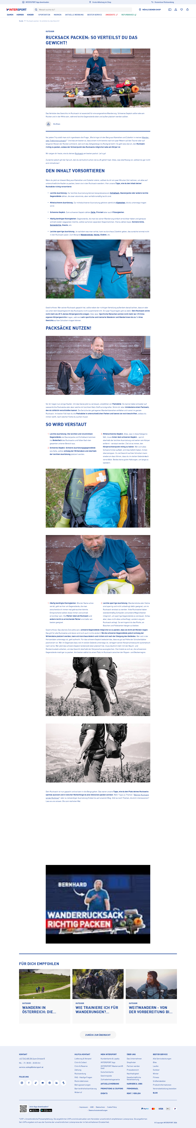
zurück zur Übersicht (98, 1035)
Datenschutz (100, 1107)
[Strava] (63, 1083)
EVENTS (104, 1093)
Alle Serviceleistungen (162, 1059)
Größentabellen (159, 1081)
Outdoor (50, 31)
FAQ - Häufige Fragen (83, 1077)
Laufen (156, 1066)
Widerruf (78, 1092)
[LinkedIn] (56, 1083)
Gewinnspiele (106, 1076)
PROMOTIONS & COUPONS (112, 1088)
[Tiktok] (36, 1083)
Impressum (83, 1107)
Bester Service (160, 1054)
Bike (155, 1062)
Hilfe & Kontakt (82, 1054)
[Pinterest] (49, 1083)
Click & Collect (81, 1062)
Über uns (131, 1054)
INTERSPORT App (108, 1062)
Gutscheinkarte (107, 1072)
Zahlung (78, 1070)
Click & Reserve (81, 1066)
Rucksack (79, 153)
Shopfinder (131, 1062)
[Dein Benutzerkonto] (175, 9)
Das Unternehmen (134, 1059)
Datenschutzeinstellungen (98, 1110)
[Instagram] (22, 1083)
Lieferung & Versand (83, 1059)
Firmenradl (132, 1088)
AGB (91, 1107)
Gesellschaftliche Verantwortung (134, 1078)
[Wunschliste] (181, 9)
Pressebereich (133, 1070)
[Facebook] (29, 1083)
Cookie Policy (112, 1107)
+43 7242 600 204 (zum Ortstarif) (32, 1058)
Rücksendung (80, 1074)
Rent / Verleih (134, 1093)
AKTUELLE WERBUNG (110, 1084)
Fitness (156, 1077)
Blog (155, 1093)
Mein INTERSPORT (109, 1054)
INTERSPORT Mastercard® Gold (112, 1067)
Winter (156, 1074)
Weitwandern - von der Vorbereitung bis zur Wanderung (150, 1011)
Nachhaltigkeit (133, 1074)
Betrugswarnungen (83, 1085)
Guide (21, 21)
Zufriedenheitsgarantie (110, 1079)
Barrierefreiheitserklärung (86, 1088)
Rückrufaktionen (81, 1081)
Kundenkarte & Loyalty (110, 1059)
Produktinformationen (162, 1085)
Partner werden (133, 1066)
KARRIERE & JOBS (134, 1084)
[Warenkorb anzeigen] (187, 9)
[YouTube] (42, 1083)
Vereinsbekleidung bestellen (164, 1088)
